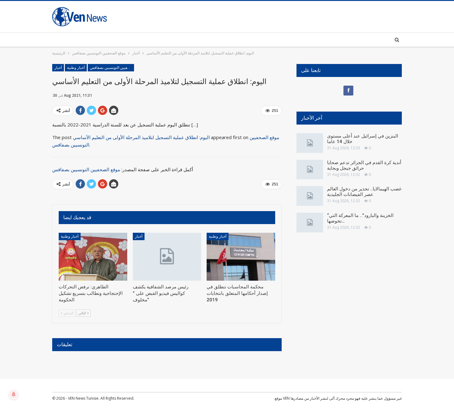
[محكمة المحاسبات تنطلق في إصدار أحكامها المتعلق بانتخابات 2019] (241, 257)
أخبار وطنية (76, 68)
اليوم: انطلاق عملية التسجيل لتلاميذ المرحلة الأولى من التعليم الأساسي (141, 137)
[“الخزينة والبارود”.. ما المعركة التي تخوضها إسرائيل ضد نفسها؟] (309, 222)
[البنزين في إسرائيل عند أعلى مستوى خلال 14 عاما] (309, 143)
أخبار (58, 68)
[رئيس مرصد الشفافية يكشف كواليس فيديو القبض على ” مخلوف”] (167, 257)
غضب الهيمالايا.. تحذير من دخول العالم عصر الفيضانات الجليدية (364, 191)
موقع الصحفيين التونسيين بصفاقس (112, 68)
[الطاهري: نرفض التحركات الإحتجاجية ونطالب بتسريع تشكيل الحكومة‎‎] (93, 257)
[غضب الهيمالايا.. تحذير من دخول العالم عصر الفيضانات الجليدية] (309, 196)
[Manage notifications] (14, 394)
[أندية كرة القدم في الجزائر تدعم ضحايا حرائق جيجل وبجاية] (309, 170)
